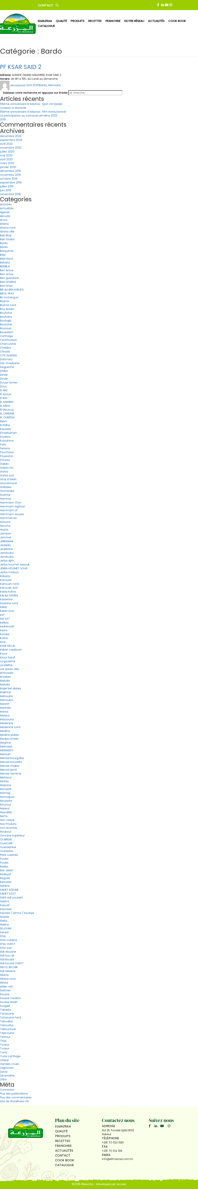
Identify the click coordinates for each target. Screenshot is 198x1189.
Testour (5, 1037)
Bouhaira (6, 317)
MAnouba (6, 696)
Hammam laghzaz (12, 506)
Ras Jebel (6, 870)
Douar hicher (8, 382)
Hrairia (4, 530)
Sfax (3, 936)
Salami (4, 901)
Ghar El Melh (8, 479)
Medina (5, 731)
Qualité (61, 1131)
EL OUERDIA (7, 417)
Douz (3, 386)
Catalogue (46, 26)
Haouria (5, 522)
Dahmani (6, 359)
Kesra (3, 630)
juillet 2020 (7, 152)
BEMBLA (5, 266)
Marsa (4, 712)
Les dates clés (9, 669)
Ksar (3, 642)
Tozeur (4, 1045)
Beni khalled (8, 282)
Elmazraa (45, 21)
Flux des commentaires (16, 1097)
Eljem (3, 421)
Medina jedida (9, 735)
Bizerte (4, 301)
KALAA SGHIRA (9, 595)
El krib (3, 398)
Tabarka (5, 1010)
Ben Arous (6, 270)
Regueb (5, 878)
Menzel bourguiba (12, 758)
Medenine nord (10, 727)
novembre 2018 (10, 194)
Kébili (3, 607)
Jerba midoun (9, 572)
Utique (4, 1060)
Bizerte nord (8, 305)
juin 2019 (5, 190)
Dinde (4, 375)
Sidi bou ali (7, 955)
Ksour (3, 653)
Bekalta (5, 262)
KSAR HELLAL (7, 646)
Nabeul (4, 808)
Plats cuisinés (9, 855)
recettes (95, 21)
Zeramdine (7, 1075)
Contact (45, 5)
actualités (156, 21)
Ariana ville (7, 231)
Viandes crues (9, 1064)
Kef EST (5, 619)
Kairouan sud (8, 588)
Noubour (5, 832)
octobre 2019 (8, 179)
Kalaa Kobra (8, 592)
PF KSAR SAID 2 (20, 67)
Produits (62, 1136)
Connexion (7, 1090)
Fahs (3, 444)
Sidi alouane (8, 952)
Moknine (5, 785)
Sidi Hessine (7, 971)
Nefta (4, 816)
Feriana (5, 448)
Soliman (5, 990)
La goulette (7, 661)
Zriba (3, 1079)
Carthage (6, 336)
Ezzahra (5, 437)
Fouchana (7, 452)
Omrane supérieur (12, 835)
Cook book (177, 21)
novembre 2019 (10, 175)
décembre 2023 (10, 136)
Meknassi (6, 746)
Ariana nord (7, 228)
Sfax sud (5, 948)
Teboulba (6, 1021)
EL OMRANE (7, 413)
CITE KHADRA (8, 355)
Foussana (6, 456)
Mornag (5, 793)
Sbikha (4, 924)
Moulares (6, 801)
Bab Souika (7, 239)
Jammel (5, 537)
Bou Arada (7, 309)
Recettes (62, 1141)
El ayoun (5, 394)
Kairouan (6, 580)
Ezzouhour (7, 441)
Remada (5, 882)
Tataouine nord (10, 1017)
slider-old (6, 986)
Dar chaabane (9, 363)
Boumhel (6, 324)
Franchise (113, 21)
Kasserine (6, 599)
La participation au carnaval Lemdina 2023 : (29, 116)
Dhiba (4, 371)
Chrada (5, 351)
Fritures (5, 460)
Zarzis (4, 1072)
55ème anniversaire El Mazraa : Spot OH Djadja (31, 104)
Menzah (5, 754)
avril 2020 (6, 159)
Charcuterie (8, 344)
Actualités (7, 208)
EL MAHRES (7, 402)
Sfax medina (8, 940)
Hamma (5, 499)
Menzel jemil (8, 770)
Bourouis (5, 328)
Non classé (7, 820)
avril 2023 (6, 144)
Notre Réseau (134, 21)
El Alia (3, 390)
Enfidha (5, 425)
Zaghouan (7, 1068)
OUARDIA (6, 839)
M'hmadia (6, 673)
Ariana (4, 224)
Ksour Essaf (7, 657)
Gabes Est (6, 468)
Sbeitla (4, 917)
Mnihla (4, 781)
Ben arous (6, 274)
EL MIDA (5, 406)
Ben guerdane (9, 278)
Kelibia (4, 623)
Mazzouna (7, 719)
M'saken (5, 677)
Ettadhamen (8, 433)
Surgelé (5, 1006)
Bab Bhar (6, 235)
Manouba (54, 85)
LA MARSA (6, 665)
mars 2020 (7, 163)
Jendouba (7, 553)
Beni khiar (6, 286)
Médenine (6, 723)
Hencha (5, 526)
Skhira (4, 983)
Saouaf (5, 905)
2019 (3, 119)
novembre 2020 (10, 148)
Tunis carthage (10, 1056)
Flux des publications (14, 1093)
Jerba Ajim (7, 561)
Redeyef (5, 874)
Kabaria (5, 576)
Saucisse (6, 909)
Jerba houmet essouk (14, 564)
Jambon (5, 533)
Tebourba (6, 1025)
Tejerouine (7, 1033)
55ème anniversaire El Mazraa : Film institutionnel (33, 112)
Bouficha (6, 313)
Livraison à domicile (13, 108)
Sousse (4, 994)
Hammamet (8, 518)
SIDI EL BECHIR (9, 967)
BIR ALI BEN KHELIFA (12, 290)
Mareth (5, 704)
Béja (3, 255)
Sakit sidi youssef (11, 897)
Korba (4, 638)
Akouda (5, 216)
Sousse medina (10, 998)
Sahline (5, 886)
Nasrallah (6, 812)
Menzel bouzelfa (11, 762)
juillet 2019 (7, 186)
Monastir (6, 789)
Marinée (5, 708)
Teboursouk (8, 1029)
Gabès (4, 464)
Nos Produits (8, 824)
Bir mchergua (9, 297)
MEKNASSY (7, 750)
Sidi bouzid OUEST (12, 963)
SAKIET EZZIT (8, 894)
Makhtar (5, 692)
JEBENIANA (6, 541)
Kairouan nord (9, 584)
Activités (6, 204)
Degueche (7, 367)
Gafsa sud (7, 475)
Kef (2, 615)
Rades (4, 866)
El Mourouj (7, 410)
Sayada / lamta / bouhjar (17, 913)
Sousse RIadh (9, 1002)
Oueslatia (6, 851)
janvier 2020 (8, 167)
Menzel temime (10, 774)
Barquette (7, 251)
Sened (4, 932)
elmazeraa (17, 85)
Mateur (5, 715)
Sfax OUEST (7, 944)
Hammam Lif (9, 510)
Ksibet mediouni (11, 650)
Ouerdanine (8, 847)
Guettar (5, 495)
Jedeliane (6, 549)
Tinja (3, 1041)
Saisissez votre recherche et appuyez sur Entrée (35, 93)
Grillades (5, 487)
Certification (8, 340)
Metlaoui (6, 777)
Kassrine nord (9, 603)
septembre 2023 (11, 140)
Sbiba (3, 921)
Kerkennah (7, 626)
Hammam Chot (10, 502)
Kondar (4, 634)
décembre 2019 (10, 171)
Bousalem (6, 332)
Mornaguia (7, 797)
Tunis (3, 1052)
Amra (3, 220)
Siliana (4, 975)
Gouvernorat (8, 483)
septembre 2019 (11, 182)
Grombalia (7, 491)
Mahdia (5, 681)
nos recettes (8, 828)
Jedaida (5, 545)
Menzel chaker (10, 766)
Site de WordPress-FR (14, 1101)
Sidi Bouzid (7, 959)
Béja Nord (6, 259)
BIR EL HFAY (7, 293)
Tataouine (7, 1014)
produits (77, 21)
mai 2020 (6, 155)
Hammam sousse (12, 514)
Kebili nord (7, 611)
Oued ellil (6, 843)
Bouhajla (5, 321)
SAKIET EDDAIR (9, 890)
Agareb (5, 212)
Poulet (4, 859)
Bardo (43, 85)
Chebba (5, 348)
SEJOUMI (5, 928)
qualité (61, 21)
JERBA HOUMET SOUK (13, 568)
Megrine (5, 743)
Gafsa (4, 472)
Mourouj (5, 804)
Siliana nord (7, 979)
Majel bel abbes (10, 688)
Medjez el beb (9, 739)
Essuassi (5, 429)
